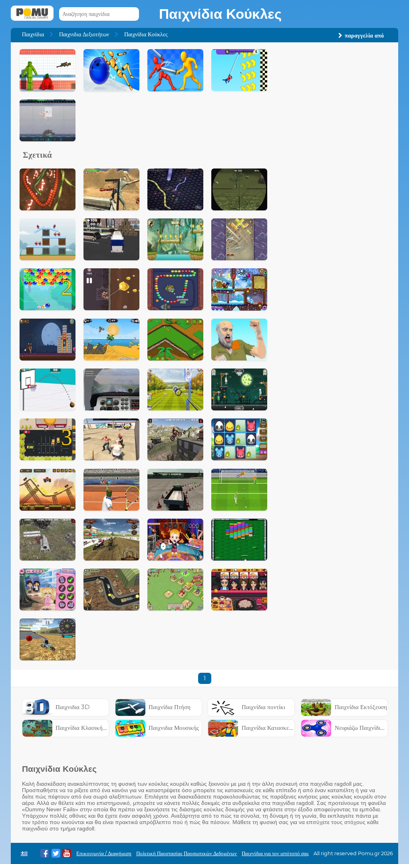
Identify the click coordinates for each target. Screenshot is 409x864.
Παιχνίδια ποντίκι (263, 707)
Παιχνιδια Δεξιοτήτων (84, 34)
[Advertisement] (333, 99)
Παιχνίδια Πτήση (170, 707)
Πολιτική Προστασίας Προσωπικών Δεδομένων (186, 853)
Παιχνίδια (33, 34)
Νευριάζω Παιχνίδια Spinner (371, 727)
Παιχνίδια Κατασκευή (268, 727)
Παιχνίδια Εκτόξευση (361, 707)
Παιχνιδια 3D (72, 707)
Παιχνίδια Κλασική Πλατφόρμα (94, 727)
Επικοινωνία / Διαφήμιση (103, 853)
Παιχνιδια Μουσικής (174, 727)
